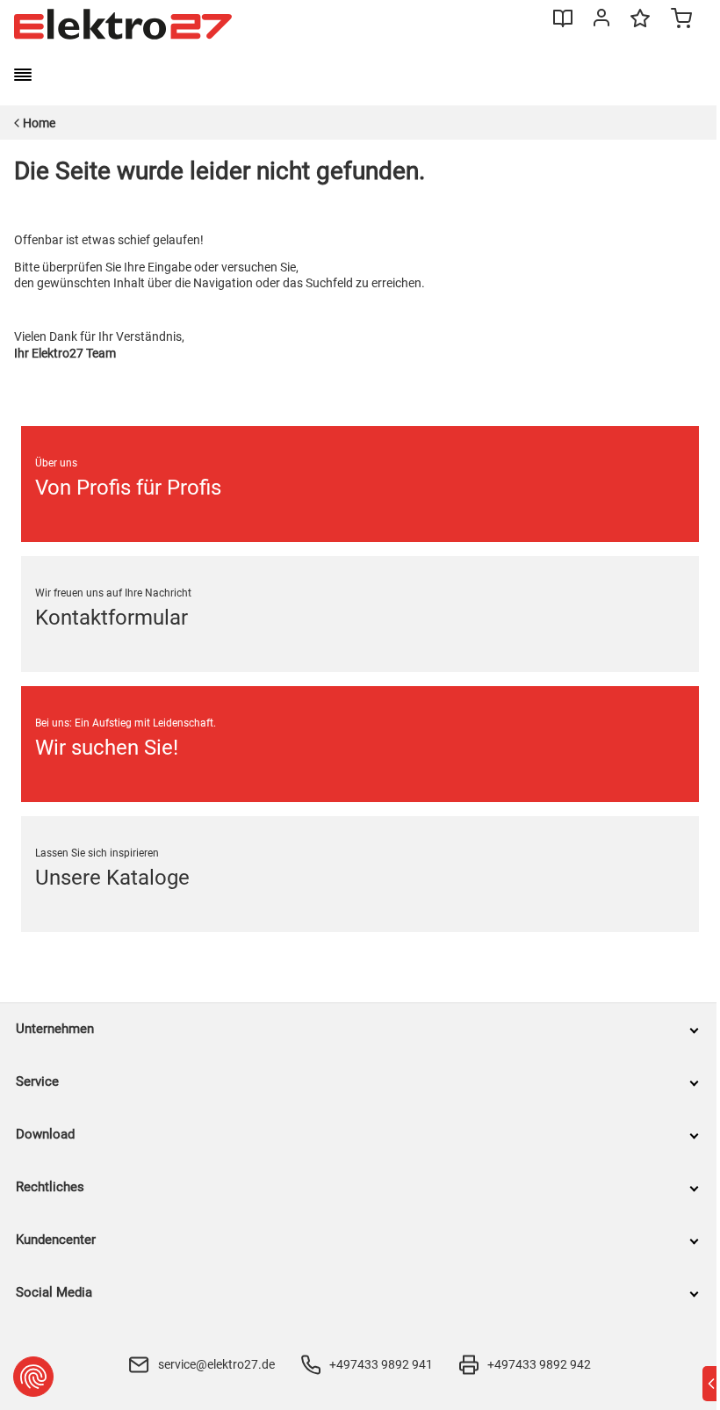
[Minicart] (681, 20)
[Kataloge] (562, 25)
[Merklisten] (640, 26)
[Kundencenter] (601, 21)
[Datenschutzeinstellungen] (33, 1376)
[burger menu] (23, 75)
